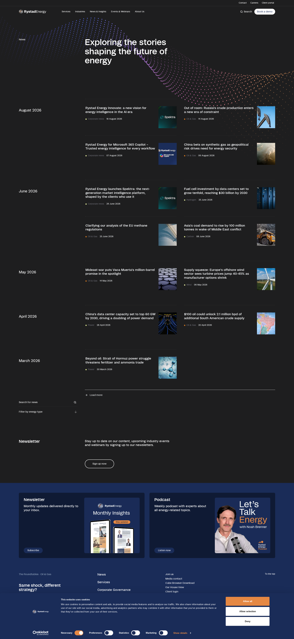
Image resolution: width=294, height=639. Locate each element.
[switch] (108, 632)
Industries (80, 12)
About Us (139, 12)
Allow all (247, 601)
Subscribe (33, 550)
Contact (243, 3)
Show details (180, 633)
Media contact (173, 579)
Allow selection (247, 611)
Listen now (164, 550)
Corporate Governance (114, 589)
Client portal (268, 3)
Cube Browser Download (179, 583)
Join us (169, 574)
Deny (247, 621)
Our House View (174, 587)
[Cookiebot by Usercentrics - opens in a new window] (40, 633)
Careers (254, 3)
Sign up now (99, 464)
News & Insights (98, 12)
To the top (270, 574)
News (101, 574)
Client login (171, 591)
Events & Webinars (120, 12)
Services (66, 12)
